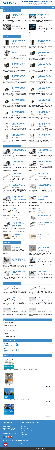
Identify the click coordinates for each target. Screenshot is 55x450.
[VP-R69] (7, 210)
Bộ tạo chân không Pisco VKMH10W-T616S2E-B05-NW (19, 163)
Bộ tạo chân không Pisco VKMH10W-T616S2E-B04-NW (45, 151)
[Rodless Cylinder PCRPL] (32, 224)
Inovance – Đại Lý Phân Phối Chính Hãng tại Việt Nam (15, 415)
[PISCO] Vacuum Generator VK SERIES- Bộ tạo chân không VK (19, 224)
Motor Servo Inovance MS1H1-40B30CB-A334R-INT (44, 76)
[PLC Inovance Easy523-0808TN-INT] (7, 53)
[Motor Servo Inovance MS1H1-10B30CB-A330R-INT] (7, 113)
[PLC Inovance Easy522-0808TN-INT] (32, 42)
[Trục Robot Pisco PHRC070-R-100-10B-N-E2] (7, 186)
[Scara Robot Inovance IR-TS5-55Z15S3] (32, 125)
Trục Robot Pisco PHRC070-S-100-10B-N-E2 (44, 174)
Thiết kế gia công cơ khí (19, 25)
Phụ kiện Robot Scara (8, 384)
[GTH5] (32, 299)
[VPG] (32, 210)
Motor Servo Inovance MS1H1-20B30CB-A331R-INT (44, 89)
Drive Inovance (24, 440)
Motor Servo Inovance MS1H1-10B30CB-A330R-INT (18, 113)
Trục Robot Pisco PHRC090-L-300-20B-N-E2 (18, 174)
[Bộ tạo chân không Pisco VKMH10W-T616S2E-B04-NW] (32, 151)
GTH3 (39, 308)
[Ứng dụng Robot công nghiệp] (7, 273)
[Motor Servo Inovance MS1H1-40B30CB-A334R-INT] (32, 77)
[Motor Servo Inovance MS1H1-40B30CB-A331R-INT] (7, 89)
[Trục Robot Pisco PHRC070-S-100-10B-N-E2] (32, 175)
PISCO (5, 146)
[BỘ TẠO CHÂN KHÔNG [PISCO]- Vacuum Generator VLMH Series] (7, 198)
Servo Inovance (24, 443)
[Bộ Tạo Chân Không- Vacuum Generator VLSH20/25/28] (32, 198)
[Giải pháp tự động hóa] (32, 27)
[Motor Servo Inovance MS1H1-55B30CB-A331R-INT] (7, 77)
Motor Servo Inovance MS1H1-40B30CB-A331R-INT (18, 89)
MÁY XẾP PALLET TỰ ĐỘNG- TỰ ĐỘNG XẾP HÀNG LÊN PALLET (45, 247)
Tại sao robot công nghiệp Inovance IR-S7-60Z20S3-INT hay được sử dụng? (20, 369)
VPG (39, 208)
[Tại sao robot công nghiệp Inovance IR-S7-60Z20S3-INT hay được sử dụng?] (9, 363)
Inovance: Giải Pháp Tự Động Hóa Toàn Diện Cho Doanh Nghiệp (18, 399)
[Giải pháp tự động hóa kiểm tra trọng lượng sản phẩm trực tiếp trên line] (7, 260)
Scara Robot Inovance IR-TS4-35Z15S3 (18, 135)
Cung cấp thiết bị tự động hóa (10, 330)
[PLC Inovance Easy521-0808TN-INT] (7, 42)
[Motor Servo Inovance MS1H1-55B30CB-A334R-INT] (32, 65)
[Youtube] (11, 437)
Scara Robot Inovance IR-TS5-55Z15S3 (44, 124)
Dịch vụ (6, 10)
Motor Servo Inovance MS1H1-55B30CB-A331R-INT (18, 76)
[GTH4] (7, 310)
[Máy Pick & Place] (32, 273)
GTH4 (13, 308)
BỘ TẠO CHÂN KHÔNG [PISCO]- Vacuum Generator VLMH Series (19, 198)
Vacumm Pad (24, 434)
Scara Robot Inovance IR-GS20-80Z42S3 (18, 124)
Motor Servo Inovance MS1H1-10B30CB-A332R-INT (44, 101)
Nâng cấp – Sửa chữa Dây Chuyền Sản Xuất (18, 15)
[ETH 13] (7, 299)
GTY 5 (39, 286)
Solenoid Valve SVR (43, 234)
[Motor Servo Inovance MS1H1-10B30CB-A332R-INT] (32, 101)
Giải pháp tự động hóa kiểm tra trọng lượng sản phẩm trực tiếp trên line (19, 260)
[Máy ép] (32, 260)
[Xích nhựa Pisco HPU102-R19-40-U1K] (32, 163)
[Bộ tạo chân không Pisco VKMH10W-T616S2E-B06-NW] (7, 151)
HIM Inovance (24, 438)
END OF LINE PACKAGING (18, 246)
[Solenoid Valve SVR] (32, 236)
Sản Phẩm (7, 242)
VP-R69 (14, 208)
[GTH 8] (7, 288)
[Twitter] (6, 437)
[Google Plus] (9, 437)
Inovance (6, 36)
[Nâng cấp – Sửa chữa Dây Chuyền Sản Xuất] (7, 16)
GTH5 (39, 297)
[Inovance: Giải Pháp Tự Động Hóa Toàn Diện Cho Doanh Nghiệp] (9, 393)
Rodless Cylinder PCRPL (45, 222)
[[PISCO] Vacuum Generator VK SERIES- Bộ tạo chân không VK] (7, 224)
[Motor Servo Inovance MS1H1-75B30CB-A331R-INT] (32, 53)
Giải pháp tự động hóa (44, 25)
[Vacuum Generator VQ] (32, 217)
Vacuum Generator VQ (44, 215)
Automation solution (25, 441)
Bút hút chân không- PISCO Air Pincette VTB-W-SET (44, 186)
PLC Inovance (24, 436)
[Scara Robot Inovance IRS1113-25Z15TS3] (32, 113)
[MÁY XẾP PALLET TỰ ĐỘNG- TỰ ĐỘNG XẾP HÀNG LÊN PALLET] (32, 248)
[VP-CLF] (7, 217)
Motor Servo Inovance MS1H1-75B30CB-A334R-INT (18, 64)
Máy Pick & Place (43, 271)
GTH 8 (13, 286)
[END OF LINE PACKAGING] (7, 248)
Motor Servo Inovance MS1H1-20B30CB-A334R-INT (18, 101)
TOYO (5, 283)
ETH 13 (13, 297)
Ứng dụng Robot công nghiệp (10, 325)
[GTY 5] (32, 288)
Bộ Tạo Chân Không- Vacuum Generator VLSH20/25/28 (43, 198)
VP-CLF (14, 215)
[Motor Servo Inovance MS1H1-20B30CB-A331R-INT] (32, 89)
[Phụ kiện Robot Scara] (9, 378)
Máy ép (40, 258)
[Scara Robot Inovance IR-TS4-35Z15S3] (7, 136)
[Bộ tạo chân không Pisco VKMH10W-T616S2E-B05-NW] (7, 163)
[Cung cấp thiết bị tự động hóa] (32, 16)
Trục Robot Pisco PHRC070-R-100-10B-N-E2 (19, 185)
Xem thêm (48, 370)
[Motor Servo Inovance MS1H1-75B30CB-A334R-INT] (7, 65)
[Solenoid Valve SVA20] (7, 236)
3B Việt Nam (43, 448)
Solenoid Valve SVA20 (18, 234)
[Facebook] (4, 437)
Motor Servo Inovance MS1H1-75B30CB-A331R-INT (44, 52)
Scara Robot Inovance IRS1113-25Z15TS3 (44, 112)
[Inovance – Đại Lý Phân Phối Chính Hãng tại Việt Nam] (9, 409)
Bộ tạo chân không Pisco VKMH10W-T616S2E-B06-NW (19, 151)
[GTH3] (32, 310)
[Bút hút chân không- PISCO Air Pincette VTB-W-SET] (32, 186)
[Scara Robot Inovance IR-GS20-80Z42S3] (7, 125)
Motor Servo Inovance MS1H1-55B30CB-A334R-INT (44, 64)
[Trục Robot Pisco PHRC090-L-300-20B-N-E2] (7, 175)
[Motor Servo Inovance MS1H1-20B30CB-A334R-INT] (7, 101)
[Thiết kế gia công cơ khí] (7, 27)
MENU (2, 7)
